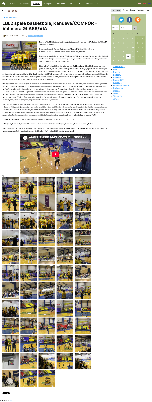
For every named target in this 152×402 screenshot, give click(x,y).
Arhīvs (147, 10)
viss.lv (11, 401)
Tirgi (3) (116, 99)
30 (128, 38)
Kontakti (89, 3)
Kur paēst (48, 3)
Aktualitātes (24, 3)
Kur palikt (61, 3)
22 (138, 52)
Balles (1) (116, 69)
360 (71, 3)
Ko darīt (36, 3)
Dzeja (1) (116, 72)
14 (133, 47)
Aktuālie (116, 10)
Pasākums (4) (118, 88)
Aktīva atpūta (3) (119, 67)
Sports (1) (116, 91)
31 (133, 38)
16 (142, 47)
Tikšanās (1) (117, 96)
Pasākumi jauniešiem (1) (121, 85)
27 (114, 38)
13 (128, 47)
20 (128, 52)
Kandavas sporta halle (35, 36)
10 (114, 47)
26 (123, 56)
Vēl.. (79, 3)
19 (123, 52)
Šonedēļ (133, 10)
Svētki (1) (116, 93)
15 (138, 47)
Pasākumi (13, 17)
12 (123, 47)
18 (118, 52)
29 (123, 38)
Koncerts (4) (117, 83)
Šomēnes (140, 10)
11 (118, 47)
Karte (12, 3)
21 (133, 52)
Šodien (125, 10)
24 (114, 56)
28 (118, 38)
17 (114, 52)
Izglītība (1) (117, 75)
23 (142, 52)
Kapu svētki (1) (118, 80)
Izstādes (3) (117, 77)
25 (118, 56)
